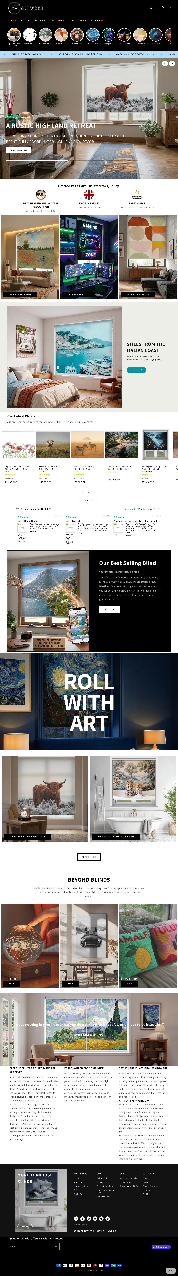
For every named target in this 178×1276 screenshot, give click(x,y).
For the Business (150, 1186)
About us (78, 1182)
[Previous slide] (165, 63)
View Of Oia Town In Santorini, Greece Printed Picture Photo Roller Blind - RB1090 (70, 538)
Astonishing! (121, 521)
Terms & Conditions (105, 1186)
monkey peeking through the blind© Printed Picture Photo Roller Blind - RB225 (22, 538)
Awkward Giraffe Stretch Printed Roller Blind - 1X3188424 (49, 469)
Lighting (146, 1190)
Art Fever (84, 1270)
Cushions (147, 1194)
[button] (151, 8)
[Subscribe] (56, 1246)
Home (76, 1178)
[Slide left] (83, 492)
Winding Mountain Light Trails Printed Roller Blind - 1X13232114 (154, 469)
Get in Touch (79, 1194)
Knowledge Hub (81, 1186)
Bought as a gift (75, 521)
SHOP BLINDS (89, 857)
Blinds (145, 1178)
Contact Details (103, 1197)
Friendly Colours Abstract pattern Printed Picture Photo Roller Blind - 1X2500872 (118, 538)
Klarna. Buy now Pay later (106, 1191)
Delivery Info (102, 1178)
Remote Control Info (129, 1186)
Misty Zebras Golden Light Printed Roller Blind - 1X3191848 (85, 469)
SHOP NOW (109, 609)
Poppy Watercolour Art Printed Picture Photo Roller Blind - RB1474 (18, 469)
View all (89, 500)
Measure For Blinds (128, 1178)
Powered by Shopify (95, 1270)
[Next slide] (172, 63)
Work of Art (24, 521)
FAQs (76, 1190)
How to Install (126, 1182)
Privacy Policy (103, 1182)
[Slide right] (94, 492)
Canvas (146, 1182)
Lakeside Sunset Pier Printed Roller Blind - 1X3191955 (120, 467)
